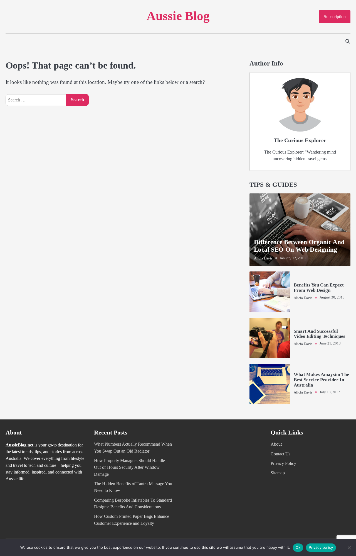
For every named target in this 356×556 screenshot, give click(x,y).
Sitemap (278, 472)
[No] (349, 547)
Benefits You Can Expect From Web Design (319, 287)
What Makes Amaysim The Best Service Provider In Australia (321, 379)
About (276, 444)
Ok (298, 547)
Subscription (335, 16)
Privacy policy (321, 547)
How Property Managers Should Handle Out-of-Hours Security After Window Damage (129, 467)
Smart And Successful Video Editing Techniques (319, 334)
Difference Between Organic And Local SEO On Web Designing (299, 245)
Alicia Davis (263, 258)
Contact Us (280, 454)
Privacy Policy (283, 463)
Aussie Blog (178, 16)
